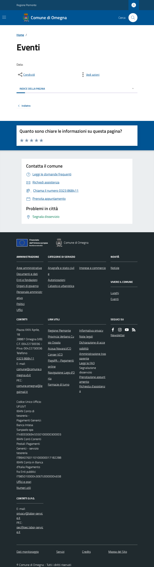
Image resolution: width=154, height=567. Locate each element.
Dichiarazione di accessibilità (92, 345)
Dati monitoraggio (28, 551)
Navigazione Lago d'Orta (61, 375)
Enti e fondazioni (27, 280)
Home (20, 35)
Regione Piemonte (26, 5)
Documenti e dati (27, 274)
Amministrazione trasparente (92, 356)
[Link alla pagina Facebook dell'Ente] (113, 329)
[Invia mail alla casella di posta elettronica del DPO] (30, 516)
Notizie (115, 268)
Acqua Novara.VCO (59, 348)
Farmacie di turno (58, 384)
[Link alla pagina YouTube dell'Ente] (127, 329)
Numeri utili (24, 487)
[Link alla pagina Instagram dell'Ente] (120, 329)
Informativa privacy (91, 330)
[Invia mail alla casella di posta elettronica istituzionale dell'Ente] (30, 372)
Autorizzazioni (56, 280)
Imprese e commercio (92, 268)
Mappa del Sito (117, 551)
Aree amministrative (29, 268)
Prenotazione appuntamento (92, 379)
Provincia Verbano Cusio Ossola (61, 339)
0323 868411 (25, 358)
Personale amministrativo (29, 295)
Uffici (20, 310)
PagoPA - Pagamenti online (61, 363)
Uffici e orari (24, 481)
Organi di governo (27, 286)
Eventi (115, 299)
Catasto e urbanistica (61, 286)
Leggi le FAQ (87, 363)
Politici (21, 304)
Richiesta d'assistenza (92, 388)
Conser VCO (55, 354)
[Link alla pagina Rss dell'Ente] (133, 329)
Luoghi (115, 293)
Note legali (86, 336)
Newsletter (118, 335)
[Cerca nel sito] (131, 17)
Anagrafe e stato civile (61, 271)
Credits (86, 551)
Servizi (60, 551)
